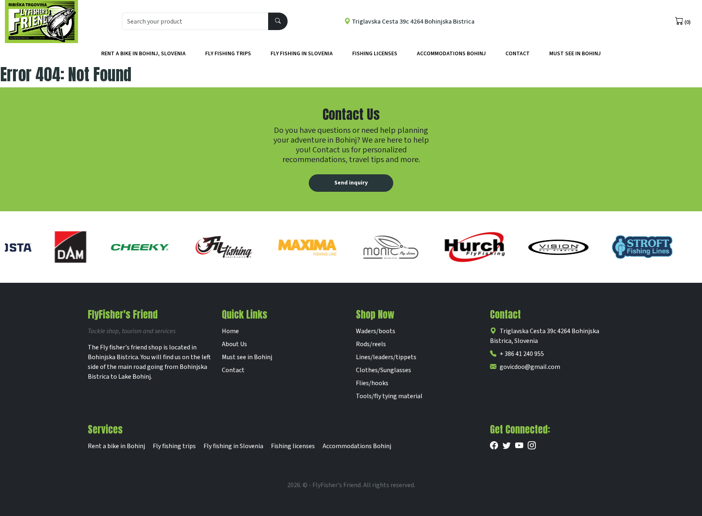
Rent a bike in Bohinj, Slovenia (143, 54)
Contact (517, 54)
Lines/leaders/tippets (386, 357)
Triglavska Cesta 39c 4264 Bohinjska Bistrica (412, 21)
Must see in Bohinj (247, 357)
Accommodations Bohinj (451, 54)
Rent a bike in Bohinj (116, 446)
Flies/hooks (372, 383)
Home (230, 331)
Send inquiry (351, 183)
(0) (687, 22)
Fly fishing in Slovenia (302, 54)
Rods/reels (371, 344)
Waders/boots (375, 331)
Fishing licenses (374, 54)
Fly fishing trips (228, 54)
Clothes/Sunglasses (383, 370)
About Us (234, 344)
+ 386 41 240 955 (522, 353)
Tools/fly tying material (389, 396)
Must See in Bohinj (575, 54)
